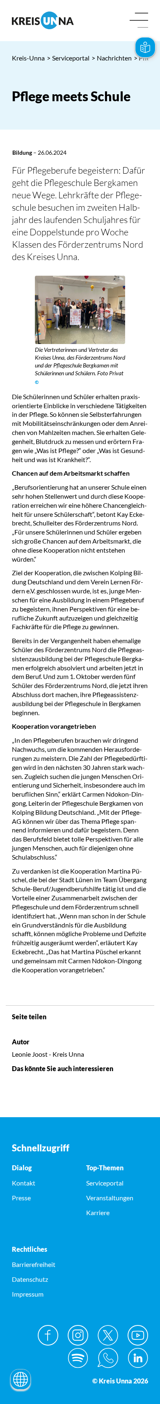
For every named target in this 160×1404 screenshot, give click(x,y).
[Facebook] (48, 1335)
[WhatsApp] (108, 1358)
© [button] (37, 382)
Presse (21, 1198)
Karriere (98, 1212)
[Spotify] (78, 1358)
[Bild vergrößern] (80, 310)
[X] (108, 1335)
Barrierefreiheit (33, 1264)
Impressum (27, 1294)
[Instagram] (78, 1335)
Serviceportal (68, 58)
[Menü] (139, 20)
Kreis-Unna (28, 58)
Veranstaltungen (109, 1198)
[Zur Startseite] (43, 20)
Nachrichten (111, 58)
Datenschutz (30, 1279)
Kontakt (23, 1183)
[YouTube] (138, 1335)
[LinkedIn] (138, 1358)
